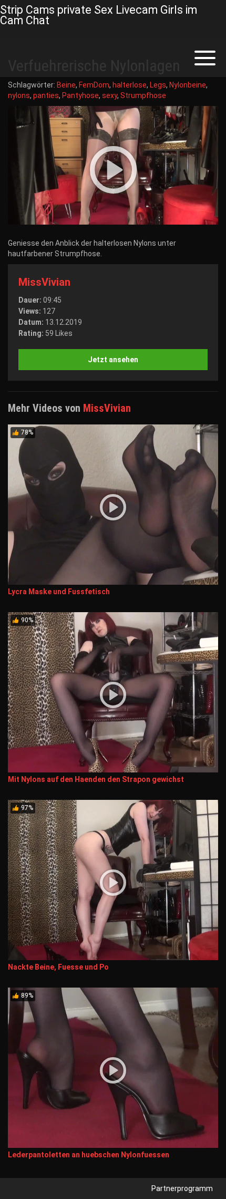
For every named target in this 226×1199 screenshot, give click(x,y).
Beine (66, 85)
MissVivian (44, 282)
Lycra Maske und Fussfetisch (59, 591)
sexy (109, 95)
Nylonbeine (187, 85)
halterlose (129, 85)
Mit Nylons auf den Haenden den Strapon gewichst (96, 779)
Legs (158, 85)
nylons (19, 95)
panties (46, 95)
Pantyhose (80, 95)
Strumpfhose (143, 95)
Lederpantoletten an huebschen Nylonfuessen (88, 1154)
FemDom (94, 85)
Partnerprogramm (182, 1188)
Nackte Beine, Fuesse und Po (58, 967)
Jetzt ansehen (113, 359)
